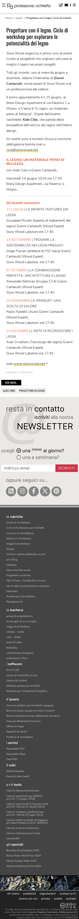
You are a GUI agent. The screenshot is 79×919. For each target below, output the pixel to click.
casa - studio (13, 637)
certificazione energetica (19, 653)
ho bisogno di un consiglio (21, 621)
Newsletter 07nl (15, 748)
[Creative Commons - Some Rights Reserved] (39, 905)
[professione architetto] (31, 6)
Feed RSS (11, 759)
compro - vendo (15, 631)
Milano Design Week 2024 (21, 861)
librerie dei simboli (16, 680)
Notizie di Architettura (18, 538)
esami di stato (14, 642)
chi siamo (13, 894)
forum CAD (12, 670)
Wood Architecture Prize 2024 (23, 866)
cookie (58, 899)
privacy (45, 899)
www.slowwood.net (29, 363)
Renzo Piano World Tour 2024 (23, 855)
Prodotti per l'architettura (20, 596)
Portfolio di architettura (19, 737)
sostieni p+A (67, 894)
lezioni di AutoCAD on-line (21, 675)
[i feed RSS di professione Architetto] (11, 491)
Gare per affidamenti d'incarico (23, 721)
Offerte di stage (15, 726)
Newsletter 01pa (15, 754)
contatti (71, 899)
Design (10, 549)
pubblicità (29, 894)
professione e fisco (17, 658)
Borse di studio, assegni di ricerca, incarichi (30, 710)
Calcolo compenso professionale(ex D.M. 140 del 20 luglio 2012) (25, 813)
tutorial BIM (13, 838)
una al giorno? (43, 450)
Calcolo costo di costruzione (22, 828)
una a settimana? (40, 457)
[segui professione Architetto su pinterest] (56, 491)
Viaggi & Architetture (18, 543)
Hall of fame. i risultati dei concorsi (26, 580)
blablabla (11, 647)
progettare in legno (32, 390)
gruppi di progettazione (19, 616)
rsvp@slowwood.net (22, 150)
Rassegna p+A (14, 601)
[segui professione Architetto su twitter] (45, 491)
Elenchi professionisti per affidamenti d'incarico (33, 716)
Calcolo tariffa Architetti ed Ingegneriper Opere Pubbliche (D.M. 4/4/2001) (27, 821)
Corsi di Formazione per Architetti (25, 527)
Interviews (12, 591)
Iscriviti (66, 468)
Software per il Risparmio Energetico (26, 691)
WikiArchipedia (15, 771)
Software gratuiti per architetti (23, 685)
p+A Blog (11, 559)
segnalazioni (48, 894)
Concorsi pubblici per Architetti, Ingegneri (30, 705)
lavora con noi (28, 899)
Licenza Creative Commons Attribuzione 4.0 (52, 912)
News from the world (18, 570)
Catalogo (11, 565)
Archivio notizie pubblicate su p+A (26, 554)
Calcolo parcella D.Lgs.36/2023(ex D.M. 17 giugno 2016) (24, 797)
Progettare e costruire (18, 575)
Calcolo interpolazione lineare (23, 833)
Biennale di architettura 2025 (22, 850)
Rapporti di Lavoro (16, 731)
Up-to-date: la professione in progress (28, 586)
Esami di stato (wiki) (17, 776)
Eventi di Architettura (18, 522)
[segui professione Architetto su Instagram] (22, 491)
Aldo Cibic (9, 390)
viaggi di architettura (17, 626)
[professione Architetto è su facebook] (34, 491)
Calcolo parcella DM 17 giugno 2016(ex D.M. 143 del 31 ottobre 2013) (27, 805)
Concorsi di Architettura (19, 533)
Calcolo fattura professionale (22, 790)
